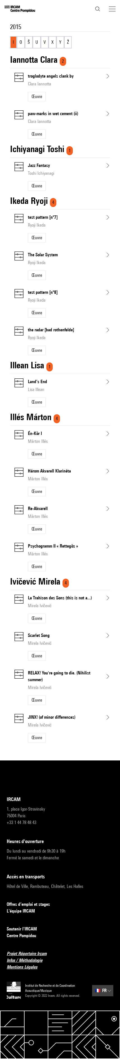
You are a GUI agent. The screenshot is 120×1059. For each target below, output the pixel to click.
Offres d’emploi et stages (28, 904)
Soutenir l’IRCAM (22, 929)
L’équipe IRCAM (21, 911)
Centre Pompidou (21, 935)
